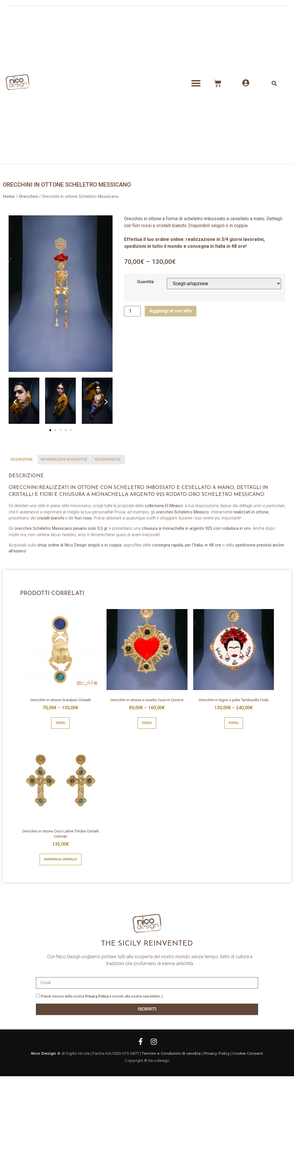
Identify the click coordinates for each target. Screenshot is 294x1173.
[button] (196, 83)
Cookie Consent (247, 1053)
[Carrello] (217, 83)
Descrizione (22, 459)
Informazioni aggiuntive (63, 459)
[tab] (22, 460)
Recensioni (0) (108, 459)
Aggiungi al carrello (170, 311)
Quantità (145, 282)
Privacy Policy (97, 996)
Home (9, 196)
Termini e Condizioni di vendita (171, 1053)
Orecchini (28, 196)
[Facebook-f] (140, 1041)
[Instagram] (153, 1041)
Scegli (60, 722)
